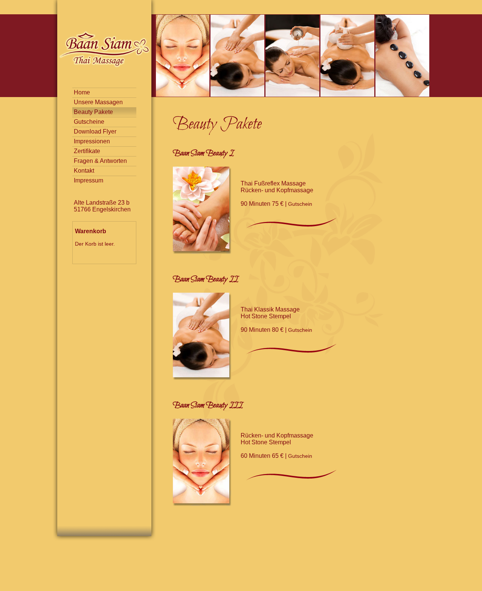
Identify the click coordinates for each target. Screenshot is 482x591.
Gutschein (300, 204)
